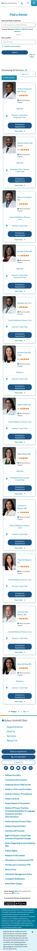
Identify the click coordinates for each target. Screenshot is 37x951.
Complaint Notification (15, 879)
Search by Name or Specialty (11, 21)
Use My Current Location (12, 46)
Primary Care (26, 320)
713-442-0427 (20, 757)
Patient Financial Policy (15, 826)
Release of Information (15, 855)
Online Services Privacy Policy (18, 821)
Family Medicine (14, 320)
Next (24, 711)
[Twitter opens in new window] (12, 768)
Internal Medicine (17, 217)
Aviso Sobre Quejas (13, 883)
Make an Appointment (18, 751)
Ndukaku (24, 303)
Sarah (24, 454)
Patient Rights (11, 850)
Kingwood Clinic (20, 117)
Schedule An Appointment (20, 125)
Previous (14, 711)
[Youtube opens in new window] (18, 768)
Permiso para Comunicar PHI (17, 865)
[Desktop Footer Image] (15, 722)
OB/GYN (24, 29)
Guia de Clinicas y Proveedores (18, 794)
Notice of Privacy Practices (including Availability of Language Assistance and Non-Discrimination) (20, 812)
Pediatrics (17, 29)
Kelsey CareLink (12, 798)
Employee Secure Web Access (18, 784)
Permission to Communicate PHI (19, 860)
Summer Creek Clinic (20, 115)
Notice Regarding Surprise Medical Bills (20, 844)
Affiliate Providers (13, 775)
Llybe (24, 405)
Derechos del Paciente (15, 831)
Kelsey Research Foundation (17, 803)
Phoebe (24, 251)
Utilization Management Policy (18, 874)
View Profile (19, 131)
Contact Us (18, 762)
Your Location (6, 38)
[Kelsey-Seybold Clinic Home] (10, 3)
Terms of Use (10, 869)
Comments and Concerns (16, 780)
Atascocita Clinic (20, 277)
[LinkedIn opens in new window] (24, 768)
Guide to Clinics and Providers (18, 789)
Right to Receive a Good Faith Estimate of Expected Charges (18, 837)
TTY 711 (16, 893)
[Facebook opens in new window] (6, 768)
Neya (24, 664)
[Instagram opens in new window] (30, 768)
